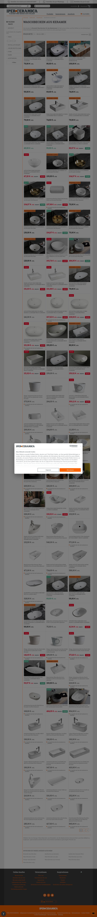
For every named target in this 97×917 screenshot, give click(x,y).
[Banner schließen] (80, 446)
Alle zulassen (70, 470)
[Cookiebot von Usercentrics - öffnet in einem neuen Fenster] (73, 446)
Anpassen (48, 470)
